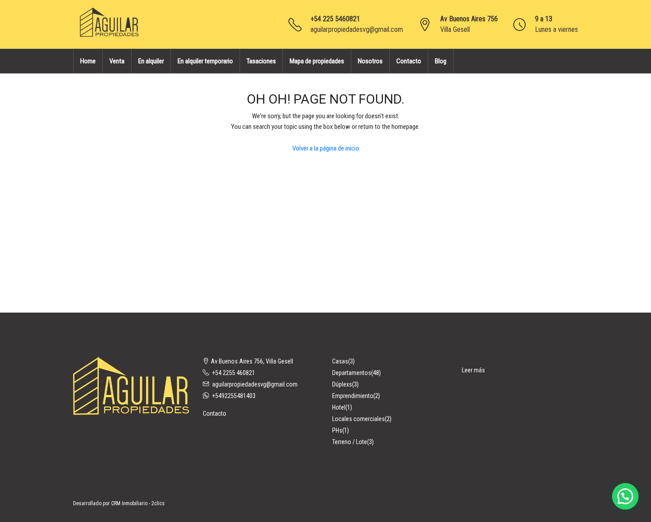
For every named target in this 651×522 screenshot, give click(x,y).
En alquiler (151, 61)
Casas (340, 361)
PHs (337, 430)
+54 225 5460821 (335, 19)
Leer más (473, 370)
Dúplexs (342, 384)
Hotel (338, 407)
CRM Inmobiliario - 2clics (138, 503)
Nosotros (370, 61)
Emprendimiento (352, 395)
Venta (116, 61)
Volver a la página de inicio (325, 148)
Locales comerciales (358, 418)
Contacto (408, 61)
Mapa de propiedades (317, 61)
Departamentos (351, 372)
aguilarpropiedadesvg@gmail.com (356, 29)
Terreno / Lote (349, 441)
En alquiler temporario (205, 61)
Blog (440, 61)
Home (88, 61)
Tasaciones (261, 61)
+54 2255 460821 (233, 372)
